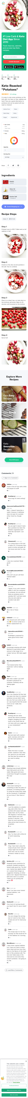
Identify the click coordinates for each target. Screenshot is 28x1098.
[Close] (26, 1061)
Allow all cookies (14, 1095)
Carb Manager (9, 3)
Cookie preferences (14, 1085)
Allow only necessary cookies (14, 1090)
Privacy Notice (16, 1082)
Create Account (14, 62)
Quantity (6, 147)
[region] (14, 1078)
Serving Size (7, 154)
